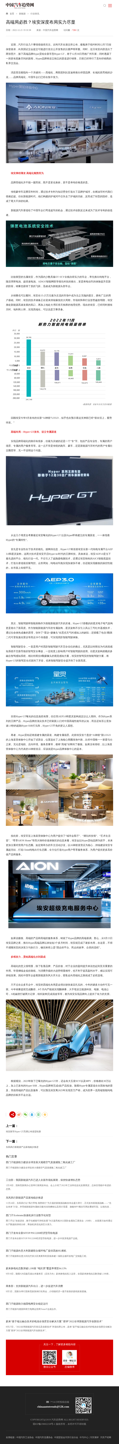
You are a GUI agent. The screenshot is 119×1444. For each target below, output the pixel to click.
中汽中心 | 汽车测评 (89, 1437)
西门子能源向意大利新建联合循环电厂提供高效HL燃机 (36, 1250)
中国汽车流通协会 (44, 1437)
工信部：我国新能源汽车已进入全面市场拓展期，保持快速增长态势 (43, 1180)
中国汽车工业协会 (25, 1437)
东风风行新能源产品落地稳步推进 (22, 1147)
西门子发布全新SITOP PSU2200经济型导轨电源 (32, 1233)
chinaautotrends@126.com (53, 1406)
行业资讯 (35, 14)
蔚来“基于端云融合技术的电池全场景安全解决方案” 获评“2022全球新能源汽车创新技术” (54, 1321)
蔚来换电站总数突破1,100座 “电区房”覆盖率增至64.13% (36, 1268)
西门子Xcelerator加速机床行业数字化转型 (28, 1215)
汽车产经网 (105, 1437)
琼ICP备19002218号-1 (44, 1424)
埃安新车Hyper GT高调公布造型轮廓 (23, 1131)
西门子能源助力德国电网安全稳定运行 (27, 1303)
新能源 (22, 14)
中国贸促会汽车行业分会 (66, 1437)
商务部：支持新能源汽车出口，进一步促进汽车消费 (34, 1286)
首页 (12, 14)
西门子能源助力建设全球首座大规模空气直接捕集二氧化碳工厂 (40, 1162)
